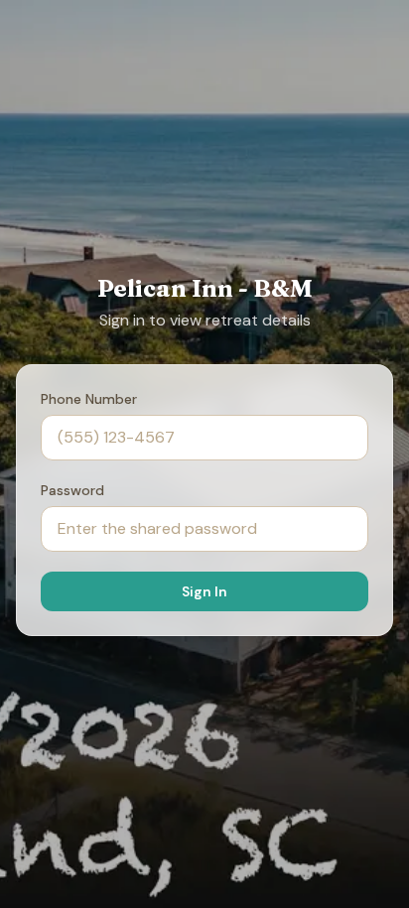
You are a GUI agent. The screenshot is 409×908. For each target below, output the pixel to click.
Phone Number (89, 399)
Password (72, 490)
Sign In (204, 591)
